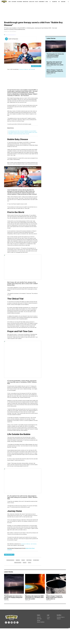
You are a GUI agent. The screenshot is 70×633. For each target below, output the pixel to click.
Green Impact (42, 1)
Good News (14, 1)
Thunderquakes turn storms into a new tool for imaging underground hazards (55, 55)
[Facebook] (6, 622)
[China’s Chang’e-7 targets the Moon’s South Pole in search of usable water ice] (56, 584)
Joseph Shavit (49, 58)
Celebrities (54, 1)
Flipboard (59, 618)
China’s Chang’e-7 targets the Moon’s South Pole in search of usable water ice (55, 71)
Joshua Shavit (49, 66)
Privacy (48, 617)
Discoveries (19, 1)
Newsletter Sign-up (60, 617)
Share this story (8, 554)
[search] (68, 2)
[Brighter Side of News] (4, 1)
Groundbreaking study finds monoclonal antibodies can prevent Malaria (22, 131)
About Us (39, 617)
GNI (59, 1)
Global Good (31, 1)
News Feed (39, 618)
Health (36, 1)
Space (46, 1)
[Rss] (17, 622)
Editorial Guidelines (40, 622)
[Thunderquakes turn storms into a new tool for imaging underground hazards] (14, 584)
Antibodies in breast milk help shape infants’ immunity (18, 133)
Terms (48, 618)
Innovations (25, 1)
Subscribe (63, 1)
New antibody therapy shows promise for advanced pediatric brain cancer (22, 132)
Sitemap (38, 620)
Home (9, 1)
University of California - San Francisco (26, 69)
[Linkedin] (12, 622)
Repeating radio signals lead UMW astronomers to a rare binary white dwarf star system (55, 63)
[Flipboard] (15, 622)
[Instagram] (9, 622)
